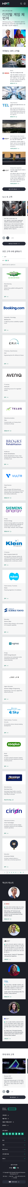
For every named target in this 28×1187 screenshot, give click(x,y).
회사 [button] (3, 1140)
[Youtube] (19, 1134)
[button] (21, 3)
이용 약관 (11, 1176)
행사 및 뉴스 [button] (5, 1149)
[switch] (14, 1167)
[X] (7, 1134)
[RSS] (22, 1134)
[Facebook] (16, 1134)
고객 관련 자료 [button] (5, 1154)
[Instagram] (10, 1134)
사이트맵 (15, 1178)
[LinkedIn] (3, 1134)
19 (20, 872)
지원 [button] (3, 1145)
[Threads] (13, 1134)
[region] (14, 217)
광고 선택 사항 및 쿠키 (20, 1176)
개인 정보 (5, 1176)
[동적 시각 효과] (14, 1168)
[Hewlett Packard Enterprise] (5, 4)
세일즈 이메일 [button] (7, 1122)
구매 (4, 1115)
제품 (4, 1118)
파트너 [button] (3, 1158)
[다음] (7, 237)
